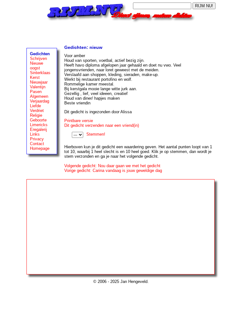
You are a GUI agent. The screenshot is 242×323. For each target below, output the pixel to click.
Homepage (39, 148)
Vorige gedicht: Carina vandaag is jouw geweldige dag (113, 170)
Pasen (36, 91)
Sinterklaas (40, 72)
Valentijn (37, 87)
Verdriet (37, 110)
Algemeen (39, 96)
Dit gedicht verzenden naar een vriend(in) (101, 125)
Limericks (39, 124)
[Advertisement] (121, 32)
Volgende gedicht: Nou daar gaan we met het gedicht (112, 165)
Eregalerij (38, 129)
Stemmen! (95, 134)
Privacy (37, 139)
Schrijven (38, 58)
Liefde (35, 105)
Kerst (35, 77)
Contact (37, 143)
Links (35, 134)
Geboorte (38, 120)
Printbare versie (78, 120)
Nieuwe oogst (36, 65)
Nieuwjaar (39, 82)
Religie (36, 115)
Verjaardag (39, 101)
